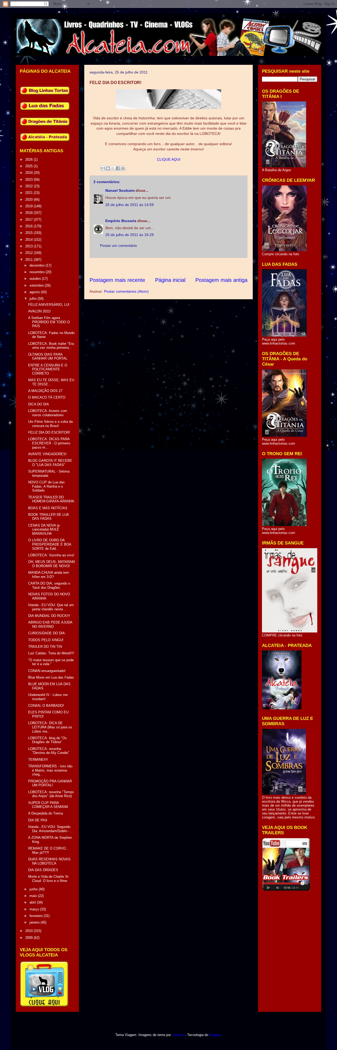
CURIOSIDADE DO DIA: (47, 633)
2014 (29, 240)
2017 (29, 220)
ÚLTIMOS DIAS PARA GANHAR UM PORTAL (47, 356)
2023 (29, 179)
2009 (29, 938)
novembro (37, 272)
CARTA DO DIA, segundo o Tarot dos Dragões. (49, 585)
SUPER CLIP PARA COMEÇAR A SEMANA (48, 805)
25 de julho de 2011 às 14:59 (129, 205)
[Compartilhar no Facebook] (118, 168)
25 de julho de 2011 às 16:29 (129, 235)
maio (33, 896)
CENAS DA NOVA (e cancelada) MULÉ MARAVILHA (44, 529)
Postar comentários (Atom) (126, 291)
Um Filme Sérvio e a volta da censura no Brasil (50, 424)
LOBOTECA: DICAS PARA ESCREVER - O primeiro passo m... (49, 443)
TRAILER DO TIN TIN (45, 647)
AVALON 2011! (39, 311)
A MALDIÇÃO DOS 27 (45, 391)
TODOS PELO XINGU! (45, 640)
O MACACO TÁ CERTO (46, 397)
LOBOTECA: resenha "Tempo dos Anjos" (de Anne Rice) (51, 794)
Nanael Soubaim (120, 190)
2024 (29, 173)
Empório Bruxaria (120, 221)
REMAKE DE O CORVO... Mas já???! (48, 850)
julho (33, 299)
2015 (29, 233)
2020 (29, 200)
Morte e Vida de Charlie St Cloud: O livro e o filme (48, 879)
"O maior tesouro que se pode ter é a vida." (51, 662)
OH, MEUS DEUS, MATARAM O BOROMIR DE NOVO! (51, 564)
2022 (29, 186)
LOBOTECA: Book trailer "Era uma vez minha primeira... (51, 346)
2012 (29, 253)
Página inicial (170, 280)
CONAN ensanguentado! (47, 671)
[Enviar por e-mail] (103, 168)
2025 (29, 166)
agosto (35, 292)
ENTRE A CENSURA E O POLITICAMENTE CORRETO (47, 369)
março (34, 909)
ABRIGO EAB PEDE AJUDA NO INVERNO (50, 624)
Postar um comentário (118, 245)
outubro (35, 279)
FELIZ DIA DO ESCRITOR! (49, 432)
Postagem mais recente (117, 280)
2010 (29, 931)
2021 (29, 193)
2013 (29, 246)
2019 (29, 206)
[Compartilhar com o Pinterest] (123, 168)
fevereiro (36, 916)
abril (33, 902)
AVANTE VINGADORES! (47, 454)
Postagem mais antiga (221, 280)
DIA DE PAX (37, 820)
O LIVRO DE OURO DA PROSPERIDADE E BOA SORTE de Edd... (49, 544)
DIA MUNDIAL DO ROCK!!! (49, 616)
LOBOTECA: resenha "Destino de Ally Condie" (48, 751)
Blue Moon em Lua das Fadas (51, 677)
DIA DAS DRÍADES (43, 870)
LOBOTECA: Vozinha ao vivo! (51, 555)
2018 (29, 213)
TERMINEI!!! (38, 760)
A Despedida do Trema (45, 813)
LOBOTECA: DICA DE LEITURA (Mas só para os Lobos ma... (50, 727)
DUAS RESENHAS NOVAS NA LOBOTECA (49, 861)
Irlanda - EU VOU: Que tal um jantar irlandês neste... (51, 607)
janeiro (35, 922)
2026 (29, 159)
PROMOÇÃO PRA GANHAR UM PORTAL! (50, 783)
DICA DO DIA (38, 404)
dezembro (37, 265)
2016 (29, 226)
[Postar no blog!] (108, 168)
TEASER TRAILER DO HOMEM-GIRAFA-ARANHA (51, 499)
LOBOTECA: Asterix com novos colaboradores (47, 413)
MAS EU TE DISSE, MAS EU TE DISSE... (51, 382)
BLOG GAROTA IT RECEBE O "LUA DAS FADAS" (50, 463)
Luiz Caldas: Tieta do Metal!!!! (51, 653)
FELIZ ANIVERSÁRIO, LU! (49, 305)
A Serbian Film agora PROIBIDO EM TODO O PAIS (49, 322)
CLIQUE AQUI (168, 159)
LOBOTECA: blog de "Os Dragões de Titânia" (47, 740)
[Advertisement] (185, 267)
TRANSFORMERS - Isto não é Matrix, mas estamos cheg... (50, 770)
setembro (37, 285)
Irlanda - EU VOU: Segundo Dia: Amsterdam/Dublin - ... (50, 829)
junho (34, 889)
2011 (29, 260)
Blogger (215, 1035)
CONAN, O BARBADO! (46, 706)
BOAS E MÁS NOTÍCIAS (47, 508)
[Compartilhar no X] (113, 168)
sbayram (178, 1035)
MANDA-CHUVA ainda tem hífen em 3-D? (48, 575)
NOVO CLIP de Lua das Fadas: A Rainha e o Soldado (46, 486)
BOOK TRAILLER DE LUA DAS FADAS (48, 517)
